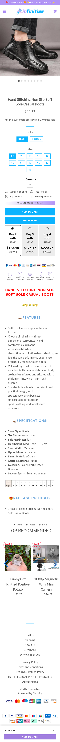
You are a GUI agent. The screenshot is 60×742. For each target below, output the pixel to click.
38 (12, 156)
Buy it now (30, 220)
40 (30, 156)
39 (21, 156)
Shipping (30, 640)
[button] (6, 563)
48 (30, 169)
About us (30, 645)
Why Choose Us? (30, 654)
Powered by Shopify (30, 693)
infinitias (35, 689)
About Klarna (30, 681)
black (22, 139)
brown (36, 139)
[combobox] (30, 730)
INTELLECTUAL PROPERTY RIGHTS (30, 676)
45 (30, 163)
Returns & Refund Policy (30, 672)
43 (12, 163)
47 (47, 163)
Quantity (30, 179)
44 (21, 163)
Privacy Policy (30, 662)
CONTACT (30, 649)
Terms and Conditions (30, 667)
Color (30, 132)
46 (38, 163)
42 (47, 156)
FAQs (30, 635)
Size (30, 149)
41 (38, 156)
